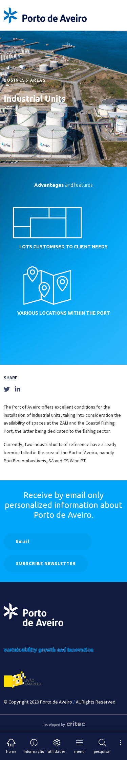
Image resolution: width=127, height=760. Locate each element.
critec (75, 724)
